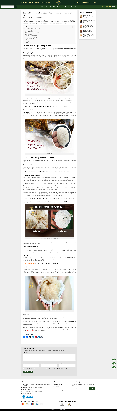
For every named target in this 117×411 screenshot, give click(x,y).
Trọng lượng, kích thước (31, 38)
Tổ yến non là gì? (29, 31)
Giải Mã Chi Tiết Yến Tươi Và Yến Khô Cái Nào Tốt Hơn (89, 21)
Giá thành (28, 42)
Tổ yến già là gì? (29, 30)
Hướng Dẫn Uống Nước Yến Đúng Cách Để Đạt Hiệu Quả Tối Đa (88, 35)
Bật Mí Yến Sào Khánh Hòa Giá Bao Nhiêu (88, 31)
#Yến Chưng (60, 6)
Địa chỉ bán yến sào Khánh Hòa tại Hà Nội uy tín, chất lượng (89, 16)
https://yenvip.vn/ (62, 409)
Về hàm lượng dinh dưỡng (31, 35)
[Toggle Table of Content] (73, 27)
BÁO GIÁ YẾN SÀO (45, 2)
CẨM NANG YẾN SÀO (85, 2)
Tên (24, 363)
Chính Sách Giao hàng (58, 390)
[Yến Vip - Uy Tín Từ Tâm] (58, 2)
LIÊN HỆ (94, 2)
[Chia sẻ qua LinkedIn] (38, 337)
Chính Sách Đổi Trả (57, 386)
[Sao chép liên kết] (41, 337)
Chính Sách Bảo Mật (57, 388)
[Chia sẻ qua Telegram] (33, 337)
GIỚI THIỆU (76, 2)
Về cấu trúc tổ (29, 34)
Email (42, 363)
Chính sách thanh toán (58, 392)
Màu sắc (28, 39)
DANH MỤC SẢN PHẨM (34, 2)
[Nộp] (15, 6)
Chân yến (25, 112)
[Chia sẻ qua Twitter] (30, 337)
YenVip (38, 23)
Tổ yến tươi (71, 321)
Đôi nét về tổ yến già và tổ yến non (32, 28)
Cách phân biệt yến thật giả (40, 106)
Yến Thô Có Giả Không (51, 263)
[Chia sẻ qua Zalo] (27, 337)
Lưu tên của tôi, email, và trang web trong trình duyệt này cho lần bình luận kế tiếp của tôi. (46, 368)
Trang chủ (24, 2)
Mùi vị (27, 41)
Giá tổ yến (25, 317)
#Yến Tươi (73, 6)
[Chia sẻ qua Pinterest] (35, 337)
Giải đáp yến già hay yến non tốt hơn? (32, 32)
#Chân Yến (66, 6)
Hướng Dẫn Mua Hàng (58, 384)
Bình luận (25, 352)
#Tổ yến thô (52, 6)
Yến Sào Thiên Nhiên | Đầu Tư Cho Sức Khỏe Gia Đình (88, 26)
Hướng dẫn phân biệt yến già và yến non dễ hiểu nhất (36, 37)
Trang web (61, 363)
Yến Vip (33, 17)
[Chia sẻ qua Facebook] (24, 337)
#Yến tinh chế (44, 6)
